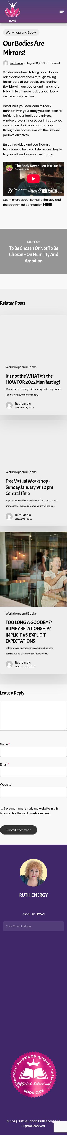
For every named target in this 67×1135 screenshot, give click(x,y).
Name (5, 744)
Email (4, 764)
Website (6, 784)
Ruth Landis (16, 63)
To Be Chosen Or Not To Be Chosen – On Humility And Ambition (33, 251)
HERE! (47, 204)
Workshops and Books (21, 32)
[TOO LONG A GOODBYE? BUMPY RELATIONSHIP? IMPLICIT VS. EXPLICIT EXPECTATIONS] (33, 603)
